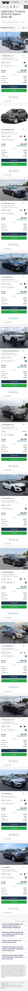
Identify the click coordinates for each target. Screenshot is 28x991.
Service (7, 7)
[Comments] (26, 66)
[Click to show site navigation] (26, 7)
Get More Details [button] (14, 90)
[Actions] (25, 56)
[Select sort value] (26, 28)
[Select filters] (23, 28)
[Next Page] (18, 921)
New (1, 7)
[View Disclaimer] (14, 66)
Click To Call (14, 86)
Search (22, 22)
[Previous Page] (16, 921)
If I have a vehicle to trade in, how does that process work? (11, 941)
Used (4, 7)
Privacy (16, 982)
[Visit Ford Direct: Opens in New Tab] (3, 987)
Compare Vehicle (7, 101)
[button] (11, 7)
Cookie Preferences (21, 982)
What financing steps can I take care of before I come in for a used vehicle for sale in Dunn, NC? (13, 948)
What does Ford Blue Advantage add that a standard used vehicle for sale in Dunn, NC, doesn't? (12, 934)
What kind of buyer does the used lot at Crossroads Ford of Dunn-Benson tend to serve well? (12, 957)
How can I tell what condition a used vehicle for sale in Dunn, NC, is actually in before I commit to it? (12, 925)
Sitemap (13, 982)
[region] (14, 79)
